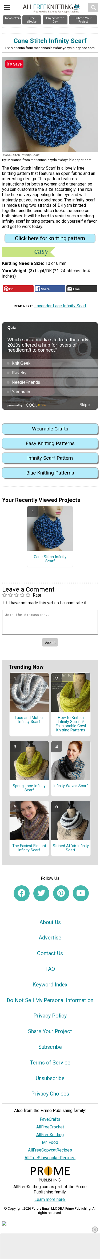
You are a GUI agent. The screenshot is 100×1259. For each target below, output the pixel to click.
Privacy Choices (50, 1093)
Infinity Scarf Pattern (50, 458)
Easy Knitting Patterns (50, 443)
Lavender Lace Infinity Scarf (60, 305)
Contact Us (50, 953)
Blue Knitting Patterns (50, 473)
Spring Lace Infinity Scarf (29, 788)
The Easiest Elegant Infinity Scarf (29, 848)
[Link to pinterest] (61, 893)
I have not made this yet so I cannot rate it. (48, 602)
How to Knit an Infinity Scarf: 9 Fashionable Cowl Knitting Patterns (71, 724)
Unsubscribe (50, 1078)
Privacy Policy (50, 1015)
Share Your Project (50, 1031)
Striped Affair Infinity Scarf (71, 848)
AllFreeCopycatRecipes (50, 1150)
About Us (50, 922)
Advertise (50, 937)
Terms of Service (50, 1062)
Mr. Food (50, 1142)
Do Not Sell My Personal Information (50, 1000)
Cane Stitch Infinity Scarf (50, 559)
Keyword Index (50, 984)
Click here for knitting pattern (50, 238)
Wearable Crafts (50, 429)
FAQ (50, 969)
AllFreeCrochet (50, 1126)
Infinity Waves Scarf (70, 786)
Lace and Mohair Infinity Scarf (29, 720)
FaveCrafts (50, 1119)
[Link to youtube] (81, 893)
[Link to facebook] (22, 893)
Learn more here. (50, 1199)
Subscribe (50, 1047)
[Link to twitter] (41, 893)
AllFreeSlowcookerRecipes (50, 1157)
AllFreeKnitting (50, 1134)
